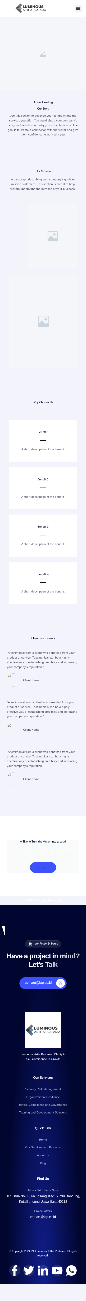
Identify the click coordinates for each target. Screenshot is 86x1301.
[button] (78, 8)
